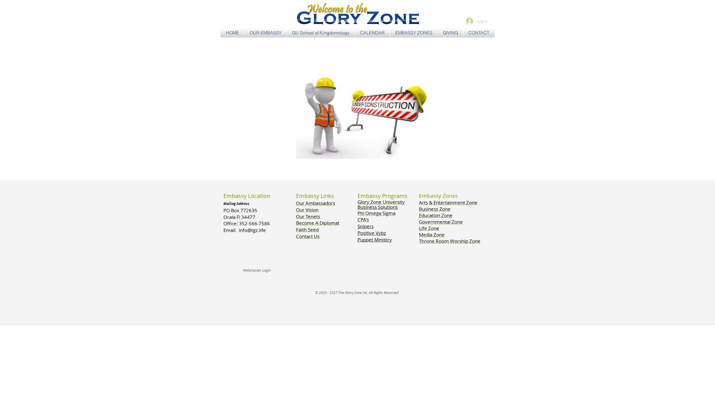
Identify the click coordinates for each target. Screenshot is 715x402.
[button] (265, 33)
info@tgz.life (252, 230)
